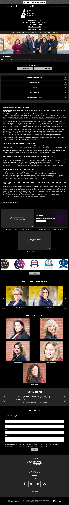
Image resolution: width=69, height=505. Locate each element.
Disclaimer (34, 490)
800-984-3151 (34, 29)
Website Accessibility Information (59, 6)
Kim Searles (18, 340)
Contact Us (55, 32)
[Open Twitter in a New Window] (31, 484)
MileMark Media (36, 501)
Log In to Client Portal (34, 24)
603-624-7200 (34, 26)
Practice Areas (26, 32)
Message (7, 435)
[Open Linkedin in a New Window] (38, 484)
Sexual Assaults (34, 93)
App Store (43, 69)
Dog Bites (34, 88)
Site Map (34, 493)
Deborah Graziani (51, 340)
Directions (34, 475)
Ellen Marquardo (34, 384)
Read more (26, 399)
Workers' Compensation (34, 97)
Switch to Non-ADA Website (35, 2)
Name (6, 418)
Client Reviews (35, 32)
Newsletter (43, 32)
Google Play (25, 69)
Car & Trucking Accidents (34, 78)
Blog (49, 32)
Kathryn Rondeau (51, 362)
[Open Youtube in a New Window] (44, 484)
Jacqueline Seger (18, 362)
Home (13, 32)
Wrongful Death (35, 83)
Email (6, 424)
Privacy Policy (34, 491)
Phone (6, 430)
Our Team (18, 32)
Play (34, 273)
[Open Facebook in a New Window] (24, 484)
